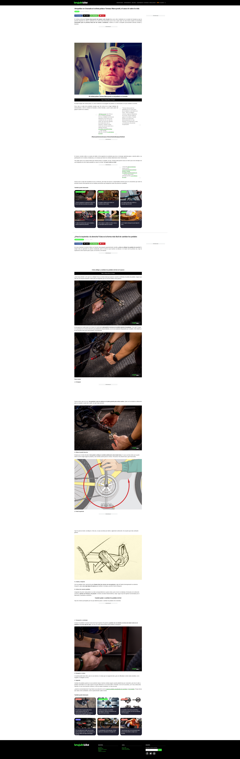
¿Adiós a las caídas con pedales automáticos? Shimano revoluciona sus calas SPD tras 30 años (107, 711)
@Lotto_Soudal (126, 171)
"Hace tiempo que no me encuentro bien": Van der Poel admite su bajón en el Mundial (130, 732)
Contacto (99, 750)
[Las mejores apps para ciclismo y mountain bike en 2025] (131, 200)
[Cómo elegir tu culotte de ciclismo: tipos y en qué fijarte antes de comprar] (108, 220)
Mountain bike (120, 2)
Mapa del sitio (100, 748)
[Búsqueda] (165, 2)
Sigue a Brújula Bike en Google (108, 99)
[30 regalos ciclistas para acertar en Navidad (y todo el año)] (108, 200)
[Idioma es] (158, 2)
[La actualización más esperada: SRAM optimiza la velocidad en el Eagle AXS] (108, 727)
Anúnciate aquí (108, 26)
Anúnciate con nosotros (102, 749)
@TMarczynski (102, 114)
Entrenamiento (127, 2)
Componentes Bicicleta (79, 239)
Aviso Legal (124, 747)
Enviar (160, 749)
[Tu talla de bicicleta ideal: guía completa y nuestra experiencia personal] (85, 220)
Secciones (100, 747)
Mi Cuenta (161, 2)
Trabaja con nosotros (102, 751)
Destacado (77, 11)
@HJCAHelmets (132, 166)
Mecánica (134, 2)
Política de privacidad (126, 749)
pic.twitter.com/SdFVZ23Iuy (105, 129)
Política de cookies (125, 748)
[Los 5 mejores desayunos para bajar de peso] (131, 220)
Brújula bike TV (153, 2)
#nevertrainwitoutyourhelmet (129, 169)
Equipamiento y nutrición (143, 2)
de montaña (131, 689)
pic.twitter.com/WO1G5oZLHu (129, 172)
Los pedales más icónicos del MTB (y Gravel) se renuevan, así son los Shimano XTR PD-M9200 (130, 711)
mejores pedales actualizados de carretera (116, 689)
